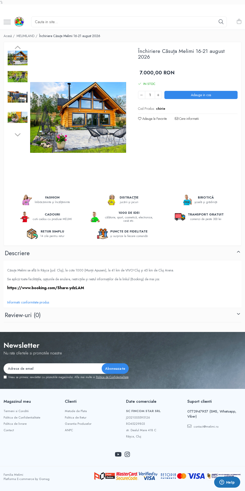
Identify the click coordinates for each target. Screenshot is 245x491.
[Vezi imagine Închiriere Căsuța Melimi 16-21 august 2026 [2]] (18, 97)
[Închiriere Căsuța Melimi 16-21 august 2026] (78, 117)
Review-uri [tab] (23, 315)
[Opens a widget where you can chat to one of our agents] (227, 483)
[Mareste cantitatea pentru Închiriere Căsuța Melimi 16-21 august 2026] (158, 95)
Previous (18, 48)
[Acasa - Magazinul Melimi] (19, 22)
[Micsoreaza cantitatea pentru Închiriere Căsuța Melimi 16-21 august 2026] (141, 95)
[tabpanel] (78, 117)
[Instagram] (127, 454)
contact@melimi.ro (205, 426)
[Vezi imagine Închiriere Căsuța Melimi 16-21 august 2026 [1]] (18, 76)
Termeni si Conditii (16, 411)
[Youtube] (118, 454)
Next (18, 134)
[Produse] (7, 22)
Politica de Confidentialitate (112, 377)
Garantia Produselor (78, 424)
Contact (9, 430)
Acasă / (10, 35)
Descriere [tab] (17, 253)
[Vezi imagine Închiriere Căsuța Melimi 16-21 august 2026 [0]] (18, 58)
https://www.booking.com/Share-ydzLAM (45, 288)
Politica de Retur (75, 417)
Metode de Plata (76, 411)
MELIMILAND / (27, 35)
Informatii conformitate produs (28, 302)
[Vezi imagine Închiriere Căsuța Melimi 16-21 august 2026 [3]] (18, 117)
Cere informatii (188, 118)
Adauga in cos (201, 95)
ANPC (69, 430)
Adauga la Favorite (154, 118)
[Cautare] (221, 22)
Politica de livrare (15, 424)
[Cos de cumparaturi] (238, 22)
